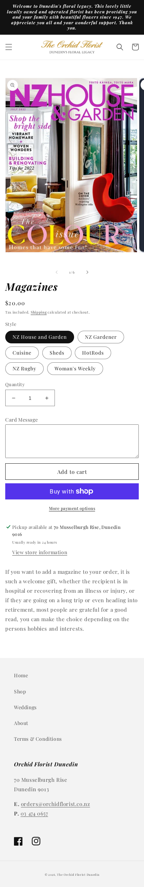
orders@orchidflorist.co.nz (55, 803)
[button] (8, 47)
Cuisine (22, 352)
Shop (20, 691)
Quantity (15, 384)
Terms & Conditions (38, 738)
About (21, 723)
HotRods (93, 352)
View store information (39, 552)
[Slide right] (87, 272)
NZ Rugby (24, 368)
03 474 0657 (34, 813)
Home (21, 675)
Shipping (39, 312)
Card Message (21, 419)
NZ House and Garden (40, 337)
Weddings (25, 707)
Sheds (57, 352)
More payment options (72, 508)
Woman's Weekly (75, 368)
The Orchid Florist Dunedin (78, 874)
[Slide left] (56, 272)
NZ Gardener (101, 337)
